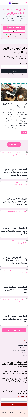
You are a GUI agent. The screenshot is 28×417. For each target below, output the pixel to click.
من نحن (25, 355)
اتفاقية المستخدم (22, 345)
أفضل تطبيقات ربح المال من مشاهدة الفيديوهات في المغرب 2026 (14, 319)
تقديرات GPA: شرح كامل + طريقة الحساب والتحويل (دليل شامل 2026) (15, 201)
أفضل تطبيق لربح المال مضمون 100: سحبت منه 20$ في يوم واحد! (14, 290)
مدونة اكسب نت (22, 352)
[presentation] (14, 159)
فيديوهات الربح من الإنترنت (20, 350)
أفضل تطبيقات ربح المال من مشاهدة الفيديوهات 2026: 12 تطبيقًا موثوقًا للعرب (15, 172)
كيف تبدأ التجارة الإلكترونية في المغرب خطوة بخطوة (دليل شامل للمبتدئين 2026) (15, 260)
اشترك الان (14, 71)
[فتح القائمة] (1, 2)
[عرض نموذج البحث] (26, 2)
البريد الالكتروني (23, 63)
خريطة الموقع (23, 347)
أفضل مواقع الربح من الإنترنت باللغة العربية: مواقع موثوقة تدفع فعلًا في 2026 (14, 231)
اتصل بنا (25, 342)
